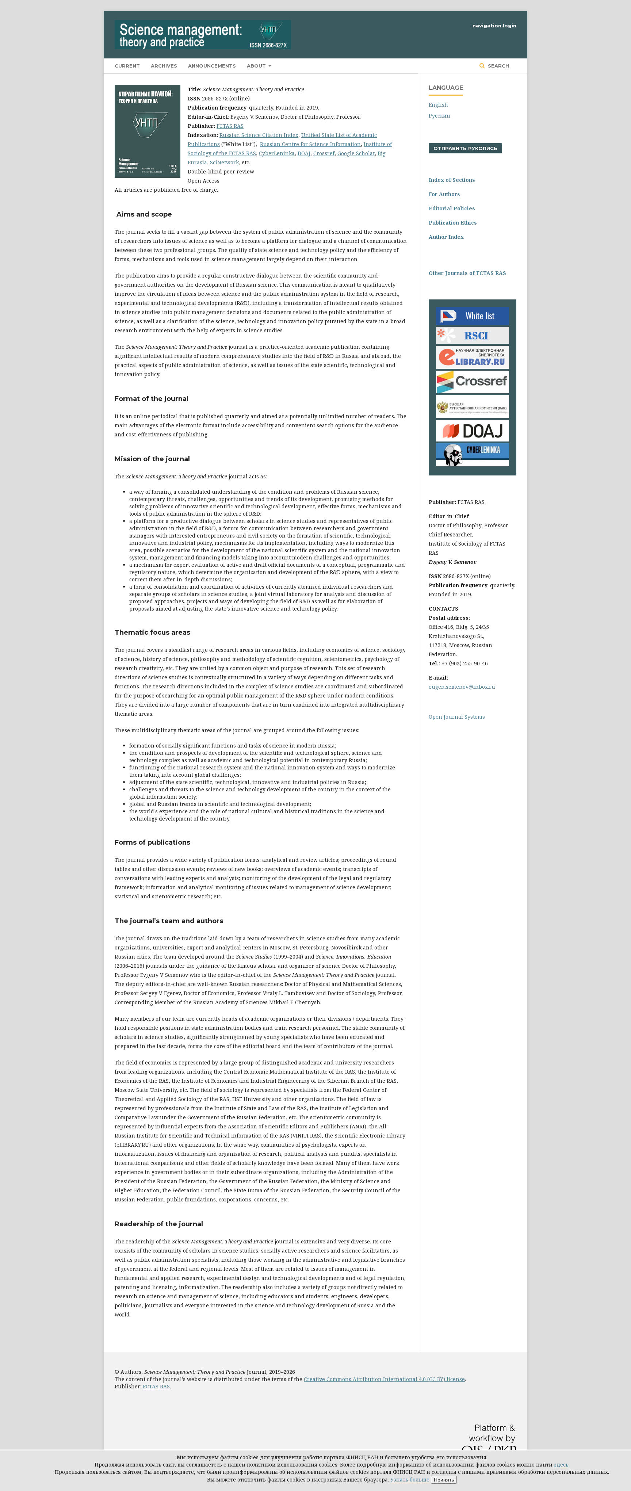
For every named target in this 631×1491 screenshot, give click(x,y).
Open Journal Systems (457, 716)
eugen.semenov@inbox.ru (462, 686)
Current (127, 66)
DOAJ (304, 153)
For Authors (444, 194)
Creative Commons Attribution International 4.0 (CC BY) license (384, 1379)
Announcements (212, 66)
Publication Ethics (453, 222)
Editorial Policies (452, 208)
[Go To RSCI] (472, 342)
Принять (444, 1480)
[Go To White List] (472, 323)
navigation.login (494, 25)
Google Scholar (356, 153)
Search (497, 66)
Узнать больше (409, 1479)
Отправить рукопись (465, 148)
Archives (164, 66)
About (257, 66)
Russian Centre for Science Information (310, 144)
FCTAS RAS (230, 125)
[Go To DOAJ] (472, 439)
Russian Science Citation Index (258, 134)
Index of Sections (452, 179)
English (438, 104)
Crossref (323, 153)
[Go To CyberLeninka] (472, 464)
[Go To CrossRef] (472, 391)
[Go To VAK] (472, 416)
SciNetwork (224, 162)
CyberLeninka (277, 153)
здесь (561, 1464)
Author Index (446, 236)
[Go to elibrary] (472, 366)
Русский (439, 115)
